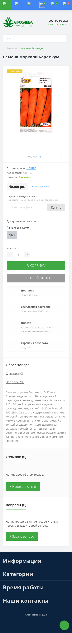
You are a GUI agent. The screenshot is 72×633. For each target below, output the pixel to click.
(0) (39, 157)
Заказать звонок (57, 24)
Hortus (31, 168)
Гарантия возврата (34, 343)
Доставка (27, 290)
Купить (56, 207)
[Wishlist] (56, 157)
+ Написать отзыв (23, 486)
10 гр (12, 235)
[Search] (63, 38)
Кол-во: (11, 248)
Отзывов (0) (14, 374)
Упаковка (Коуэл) (18, 227)
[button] (30, 5)
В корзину (36, 265)
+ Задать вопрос (22, 536)
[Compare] (64, 157)
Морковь (12, 48)
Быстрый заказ (36, 278)
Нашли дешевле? (41, 186)
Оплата (26, 323)
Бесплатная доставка (35, 307)
